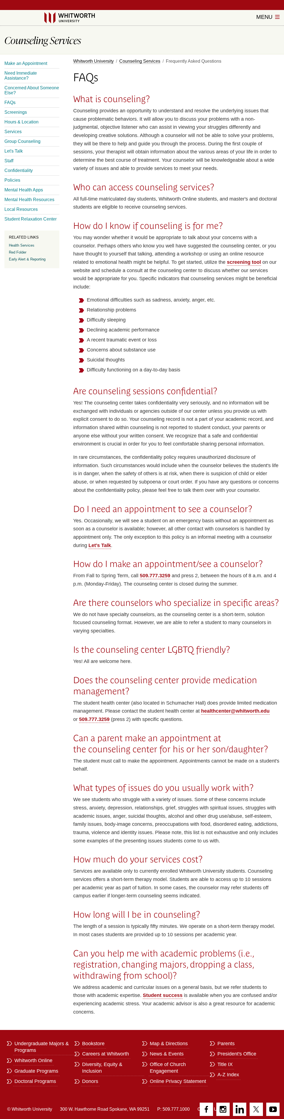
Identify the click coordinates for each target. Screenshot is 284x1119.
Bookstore (93, 1043)
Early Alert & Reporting (27, 259)
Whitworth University (93, 61)
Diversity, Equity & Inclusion (102, 1068)
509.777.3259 (155, 575)
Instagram (223, 1109)
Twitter (256, 1109)
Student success (162, 995)
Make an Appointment (25, 63)
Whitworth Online (33, 1060)
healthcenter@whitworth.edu (235, 711)
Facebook (206, 1109)
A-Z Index (228, 1074)
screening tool (244, 262)
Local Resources (21, 209)
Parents (226, 1043)
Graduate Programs (36, 1071)
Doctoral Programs (35, 1081)
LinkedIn (239, 1109)
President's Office (236, 1054)
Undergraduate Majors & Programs (41, 1047)
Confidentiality (18, 170)
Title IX (225, 1064)
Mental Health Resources (29, 199)
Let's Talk (99, 545)
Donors (90, 1081)
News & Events (167, 1054)
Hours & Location (21, 122)
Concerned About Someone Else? (31, 90)
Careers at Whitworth (105, 1054)
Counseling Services (139, 61)
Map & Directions (169, 1043)
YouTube (273, 1109)
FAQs (10, 102)
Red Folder (17, 252)
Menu (265, 17)
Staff (8, 160)
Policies (12, 180)
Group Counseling (22, 141)
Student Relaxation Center (30, 219)
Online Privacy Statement (178, 1081)
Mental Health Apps (23, 190)
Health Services (21, 245)
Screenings (15, 112)
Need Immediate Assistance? (20, 75)
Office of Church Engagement (168, 1068)
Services (13, 131)
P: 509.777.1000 (173, 1109)
